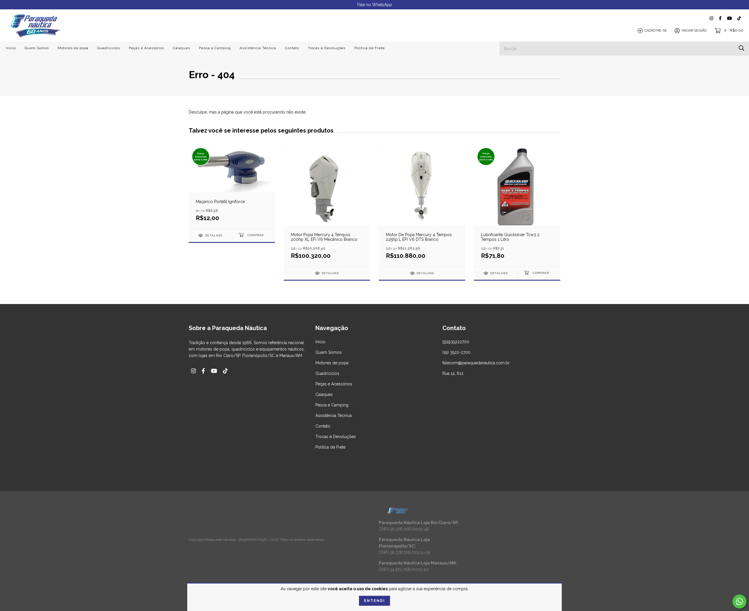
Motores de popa (73, 48)
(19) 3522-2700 (456, 352)
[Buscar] (741, 48)
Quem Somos (37, 48)
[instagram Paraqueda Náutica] (711, 18)
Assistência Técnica (258, 48)
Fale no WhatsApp (374, 4)
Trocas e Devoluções (327, 48)
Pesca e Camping (215, 48)
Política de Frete (369, 48)
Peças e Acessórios (146, 48)
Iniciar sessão (694, 30)
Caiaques (181, 48)
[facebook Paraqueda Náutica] (720, 18)
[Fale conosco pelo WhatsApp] (739, 601)
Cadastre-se (656, 30)
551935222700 (455, 341)
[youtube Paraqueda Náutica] (729, 18)
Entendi (374, 601)
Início (11, 48)
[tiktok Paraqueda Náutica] (739, 18)
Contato (292, 48)
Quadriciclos (108, 48)
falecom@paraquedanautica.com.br (476, 363)
